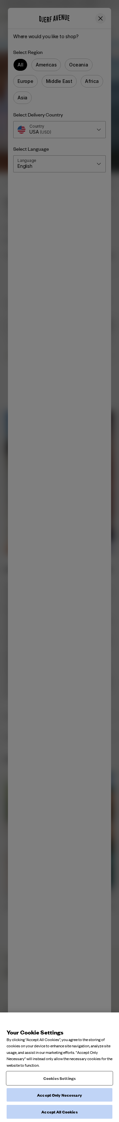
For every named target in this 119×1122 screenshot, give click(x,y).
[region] (59, 1067)
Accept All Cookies (59, 1112)
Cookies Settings (59, 1078)
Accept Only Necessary (59, 1095)
